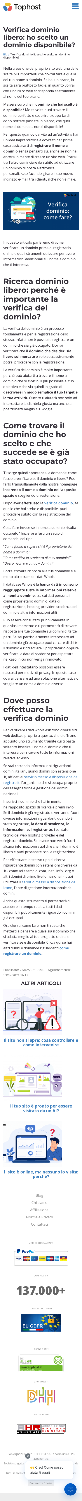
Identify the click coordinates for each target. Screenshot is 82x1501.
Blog (6, 54)
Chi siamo (39, 1202)
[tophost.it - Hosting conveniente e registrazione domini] (22, 6)
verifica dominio (58, 503)
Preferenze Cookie (41, 1483)
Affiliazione (39, 1209)
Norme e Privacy (39, 1217)
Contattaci (39, 1224)
